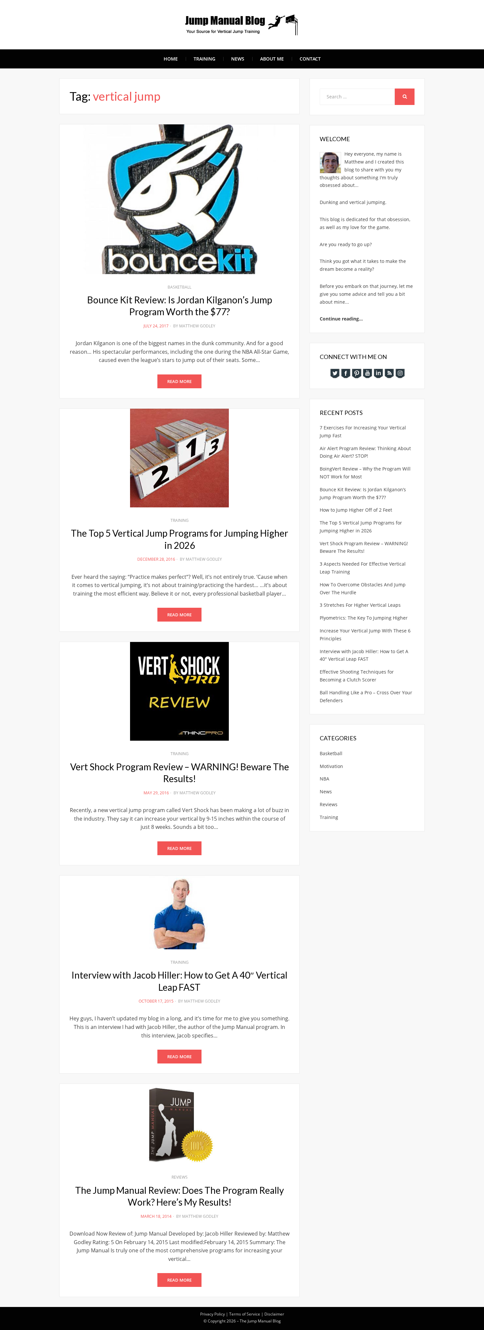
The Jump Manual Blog (260, 1321)
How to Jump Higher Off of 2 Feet (356, 510)
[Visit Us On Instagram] (399, 373)
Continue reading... (341, 319)
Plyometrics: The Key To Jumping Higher (364, 618)
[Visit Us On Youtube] (367, 373)
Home (171, 59)
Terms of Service (244, 1314)
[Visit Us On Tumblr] (389, 373)
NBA (324, 779)
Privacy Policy (212, 1314)
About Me (272, 59)
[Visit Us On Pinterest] (356, 373)
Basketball (179, 287)
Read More (179, 381)
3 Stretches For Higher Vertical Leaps (360, 605)
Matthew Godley (197, 326)
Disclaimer (274, 1314)
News (237, 59)
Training (204, 59)
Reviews (180, 1177)
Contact (310, 59)
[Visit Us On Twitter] (334, 373)
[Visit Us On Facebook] (345, 373)
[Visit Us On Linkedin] (378, 373)
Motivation (331, 766)
